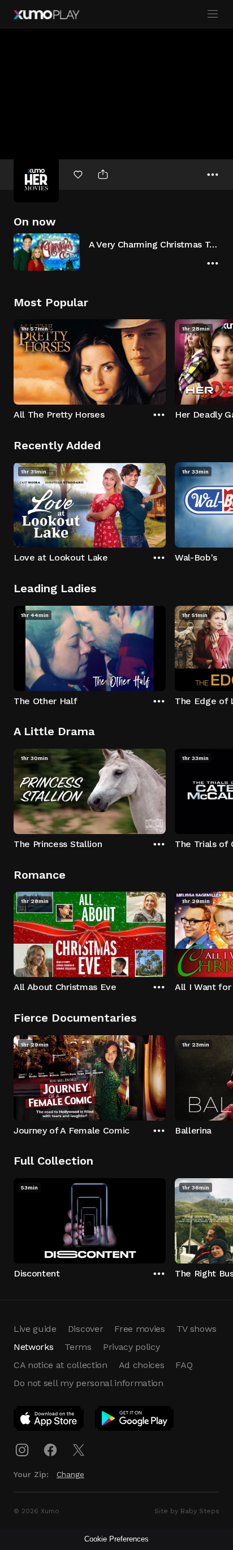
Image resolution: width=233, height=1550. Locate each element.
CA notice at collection (60, 1365)
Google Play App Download (135, 1420)
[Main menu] (212, 14)
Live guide (35, 1328)
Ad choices (142, 1365)
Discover (85, 1328)
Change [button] (70, 1474)
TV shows (196, 1328)
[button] (116, 251)
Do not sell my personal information (88, 1383)
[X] (78, 1450)
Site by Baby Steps (186, 1511)
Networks (33, 1346)
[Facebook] (50, 1450)
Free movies (139, 1328)
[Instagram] (22, 1450)
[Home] (46, 14)
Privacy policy (131, 1346)
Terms (77, 1346)
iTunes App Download (49, 1420)
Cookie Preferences (116, 1539)
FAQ (183, 1365)
